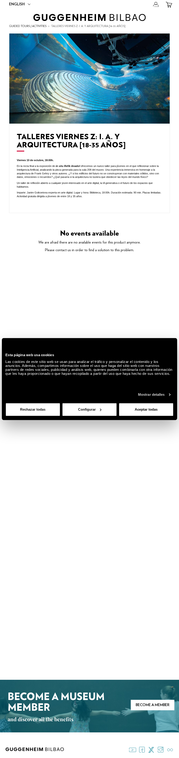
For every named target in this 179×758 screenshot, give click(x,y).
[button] (156, 4)
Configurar (87, 409)
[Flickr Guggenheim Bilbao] (169, 749)
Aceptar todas (146, 409)
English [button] (17, 4)
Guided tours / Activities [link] (27, 26)
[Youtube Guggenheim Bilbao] (132, 749)
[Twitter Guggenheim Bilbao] (151, 749)
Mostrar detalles (151, 394)
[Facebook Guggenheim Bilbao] (141, 749)
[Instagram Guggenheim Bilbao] (160, 749)
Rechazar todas (32, 409)
